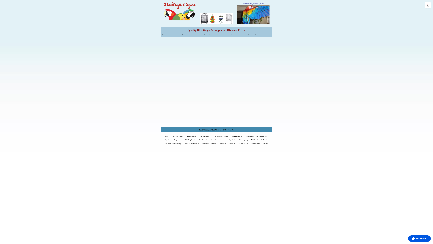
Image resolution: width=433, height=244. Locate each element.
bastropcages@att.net (209, 129)
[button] (428, 5)
